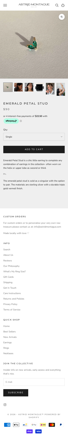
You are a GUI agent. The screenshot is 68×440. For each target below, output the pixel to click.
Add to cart (34, 149)
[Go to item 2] (18, 87)
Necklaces (8, 353)
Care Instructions (12, 293)
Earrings (7, 342)
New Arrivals (10, 337)
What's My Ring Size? (14, 271)
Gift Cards (8, 277)
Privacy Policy (10, 304)
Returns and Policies (13, 298)
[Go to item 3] (29, 87)
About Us (8, 255)
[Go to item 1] (8, 87)
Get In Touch (9, 287)
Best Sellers (9, 331)
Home (6, 326)
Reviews (7, 260)
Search (6, 249)
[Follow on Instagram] (5, 404)
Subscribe (15, 392)
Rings (6, 348)
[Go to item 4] (39, 87)
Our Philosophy (11, 266)
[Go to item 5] (50, 89)
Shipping (7, 282)
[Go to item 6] (60, 89)
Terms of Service (11, 309)
